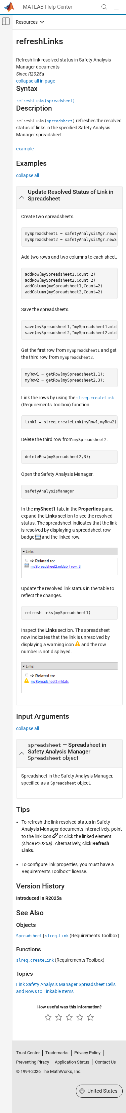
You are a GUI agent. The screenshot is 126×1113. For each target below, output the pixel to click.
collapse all (27, 175)
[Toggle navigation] (28, 22)
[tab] (69, 197)
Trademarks (57, 1052)
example (25, 148)
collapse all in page (35, 81)
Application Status (72, 1062)
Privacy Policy (87, 1052)
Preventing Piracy (32, 1062)
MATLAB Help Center (47, 7)
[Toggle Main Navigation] (116, 7)
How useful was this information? (69, 1006)
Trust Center (28, 1052)
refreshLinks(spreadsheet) (45, 101)
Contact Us (105, 1062)
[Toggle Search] (104, 7)
